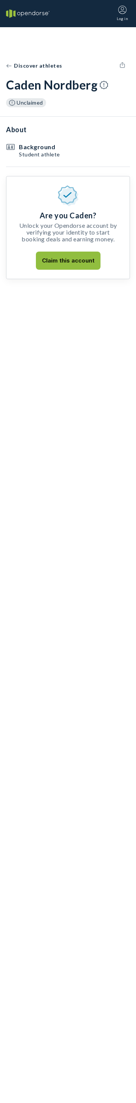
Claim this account (68, 260)
